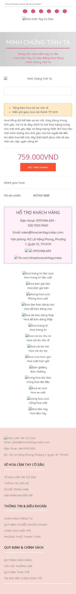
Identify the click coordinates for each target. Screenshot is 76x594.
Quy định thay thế (16, 572)
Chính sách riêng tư (18, 518)
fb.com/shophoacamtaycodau (40, 258)
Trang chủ (23, 53)
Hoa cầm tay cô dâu (45, 53)
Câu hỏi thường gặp (18, 566)
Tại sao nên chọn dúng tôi (23, 578)
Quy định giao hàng (18, 560)
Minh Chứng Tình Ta (39, 62)
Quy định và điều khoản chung (25, 524)
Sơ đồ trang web (16, 489)
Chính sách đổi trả (17, 530)
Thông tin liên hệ (16, 483)
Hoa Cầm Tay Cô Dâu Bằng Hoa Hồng (38, 58)
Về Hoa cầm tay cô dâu (20, 477)
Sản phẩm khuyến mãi (18, 495)
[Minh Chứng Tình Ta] (38, 79)
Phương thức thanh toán (22, 536)
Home (9, 26)
